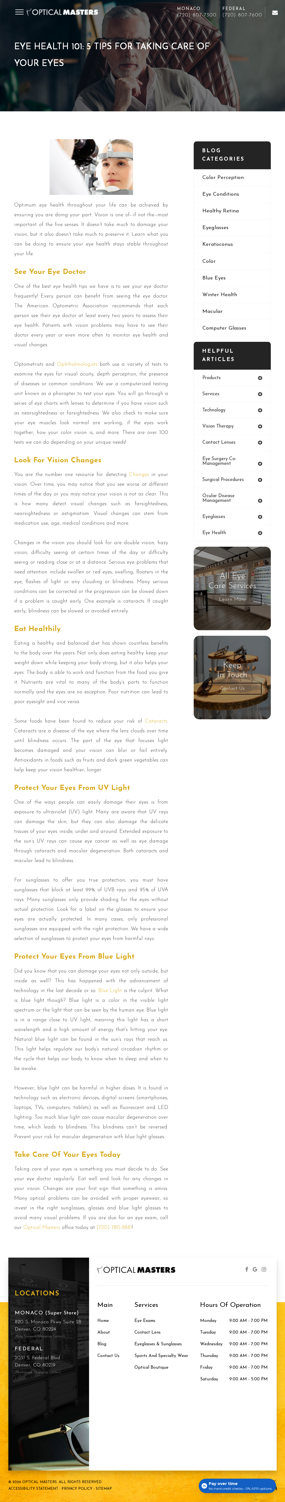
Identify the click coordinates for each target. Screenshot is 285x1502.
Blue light (110, 990)
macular (212, 311)
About (103, 1332)
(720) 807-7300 (197, 15)
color (209, 261)
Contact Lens (147, 1332)
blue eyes (214, 278)
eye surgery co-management (219, 461)
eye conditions (220, 194)
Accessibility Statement (33, 1489)
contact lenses (218, 442)
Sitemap (104, 1489)
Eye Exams (144, 1321)
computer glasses (224, 328)
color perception (223, 177)
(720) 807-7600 (242, 15)
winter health (219, 295)
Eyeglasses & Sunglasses (158, 1344)
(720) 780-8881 (114, 1227)
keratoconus (217, 244)
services (210, 394)
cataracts (156, 721)
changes (139, 474)
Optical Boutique (151, 1367)
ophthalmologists (77, 364)
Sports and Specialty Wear (161, 1356)
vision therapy (218, 426)
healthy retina (220, 211)
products (211, 378)
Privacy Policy (77, 1489)
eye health (214, 533)
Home (103, 1321)
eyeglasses (215, 227)
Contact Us (232, 688)
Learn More (232, 599)
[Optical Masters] (274, 12)
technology (213, 410)
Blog (101, 1344)
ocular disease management (218, 498)
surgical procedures (223, 479)
